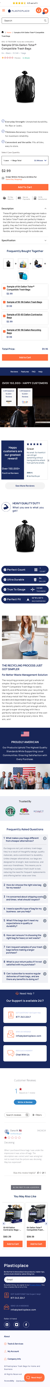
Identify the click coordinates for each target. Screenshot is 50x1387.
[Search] (45, 21)
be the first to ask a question (26, 1187)
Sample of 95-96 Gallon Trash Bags (24, 302)
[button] (45, 11)
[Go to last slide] (4, 1223)
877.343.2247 (23, 1016)
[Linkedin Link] (7, 1325)
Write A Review (25, 1102)
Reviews (14, 371)
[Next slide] (46, 1223)
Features (25, 371)
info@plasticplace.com (28, 1035)
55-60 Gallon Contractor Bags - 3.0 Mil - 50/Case (11, 1228)
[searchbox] (14, 1115)
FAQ (33, 371)
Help (40, 371)
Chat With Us (22, 1054)
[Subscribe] (43, 1279)
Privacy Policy (35, 1285)
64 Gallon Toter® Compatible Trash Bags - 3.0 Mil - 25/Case (35, 1228)
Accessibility (9, 1381)
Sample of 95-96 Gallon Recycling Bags (24, 331)
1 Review (17, 58)
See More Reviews (25, 485)
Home (9, 32)
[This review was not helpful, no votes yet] (43, 1172)
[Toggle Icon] (4, 10)
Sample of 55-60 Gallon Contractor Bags (25, 316)
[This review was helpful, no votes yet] (38, 1172)
